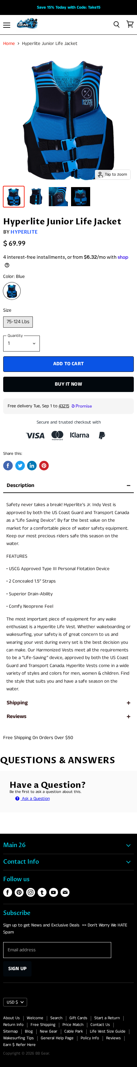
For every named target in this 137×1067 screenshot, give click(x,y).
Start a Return (107, 1018)
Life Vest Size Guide (108, 1031)
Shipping (17, 703)
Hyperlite (24, 232)
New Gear (48, 1031)
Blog (29, 1031)
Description (20, 485)
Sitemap (10, 1031)
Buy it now (68, 384)
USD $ (12, 1002)
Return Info (13, 1025)
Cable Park (73, 1031)
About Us (11, 1018)
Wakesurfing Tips (18, 1038)
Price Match (72, 1025)
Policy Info (90, 1038)
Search (56, 1018)
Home (9, 43)
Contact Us (100, 1025)
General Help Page (57, 1038)
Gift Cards (78, 1018)
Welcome (35, 1018)
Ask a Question (35, 798)
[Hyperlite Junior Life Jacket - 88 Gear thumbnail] (14, 196)
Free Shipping (43, 1025)
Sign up (17, 968)
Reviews (16, 716)
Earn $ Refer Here (19, 1045)
